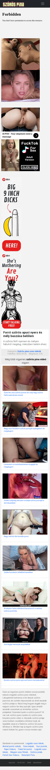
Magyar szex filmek (19, 752)
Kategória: (12, 351)
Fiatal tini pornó (25, 749)
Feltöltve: (12, 354)
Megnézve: (34, 354)
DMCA (29, 763)
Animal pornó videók (12, 746)
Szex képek (28, 746)
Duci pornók (41, 746)
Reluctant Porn (28, 755)
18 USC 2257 (21, 763)
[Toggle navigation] (42, 3)
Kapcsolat (12, 763)
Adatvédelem (37, 763)
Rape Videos (10, 749)
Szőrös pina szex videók (29, 351)
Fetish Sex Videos (11, 755)
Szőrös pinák (36, 752)
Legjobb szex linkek (35, 743)
